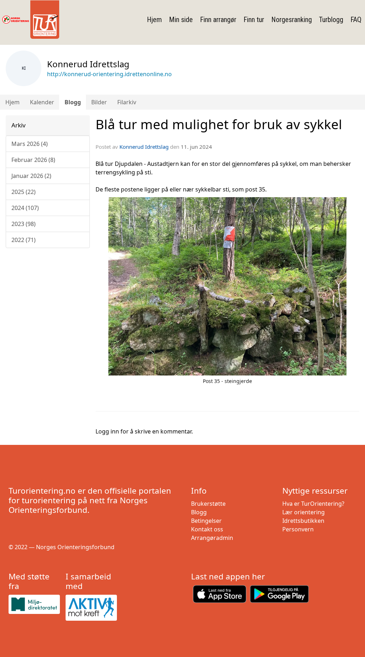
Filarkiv (126, 102)
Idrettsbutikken (303, 521)
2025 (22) (23, 192)
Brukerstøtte (208, 504)
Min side (181, 19)
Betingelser (206, 521)
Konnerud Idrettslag (144, 146)
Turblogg (331, 19)
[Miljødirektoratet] (34, 604)
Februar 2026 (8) (33, 160)
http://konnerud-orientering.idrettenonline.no (109, 74)
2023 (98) (23, 224)
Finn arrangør (218, 19)
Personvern (298, 529)
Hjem (154, 19)
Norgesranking (291, 19)
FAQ (355, 19)
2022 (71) (23, 240)
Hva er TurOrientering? (313, 504)
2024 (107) (25, 208)
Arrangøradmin (212, 538)
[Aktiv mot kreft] (91, 608)
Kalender (42, 102)
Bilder (99, 102)
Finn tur (253, 19)
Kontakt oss (207, 529)
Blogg (73, 102)
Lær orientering (303, 512)
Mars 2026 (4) (29, 144)
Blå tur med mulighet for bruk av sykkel (219, 124)
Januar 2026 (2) (31, 176)
